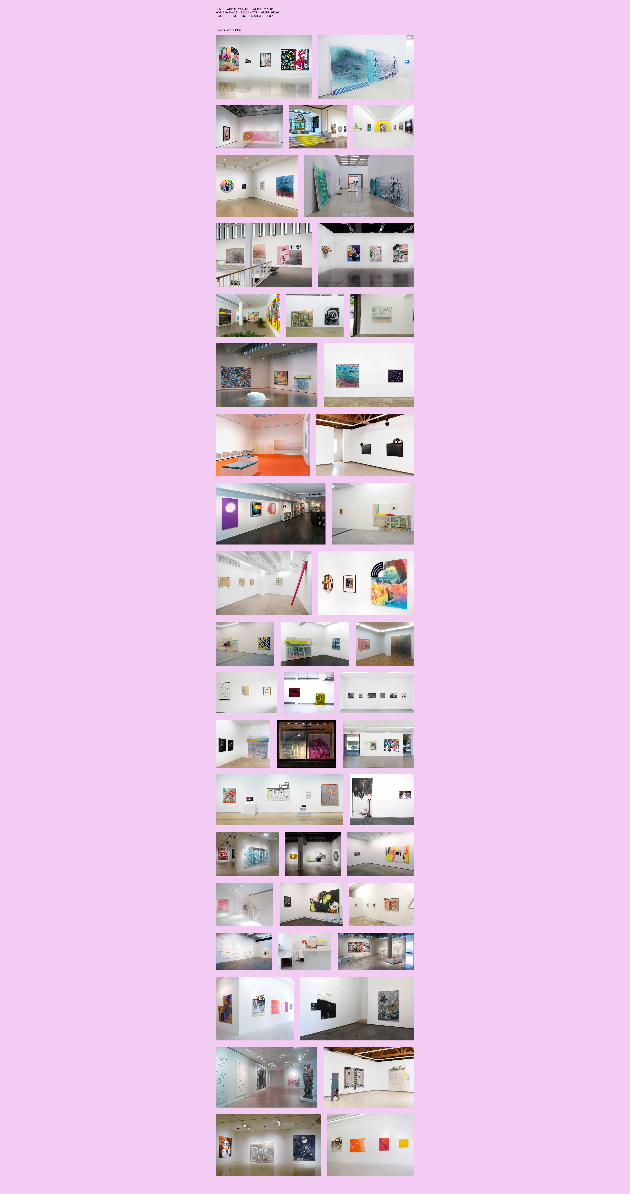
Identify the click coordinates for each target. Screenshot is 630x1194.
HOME (219, 9)
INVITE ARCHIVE (252, 16)
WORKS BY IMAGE (226, 12)
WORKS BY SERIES (238, 9)
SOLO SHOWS (249, 12)
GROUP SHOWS (270, 12)
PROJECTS (222, 16)
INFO (235, 16)
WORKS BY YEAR (263, 9)
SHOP (269, 16)
